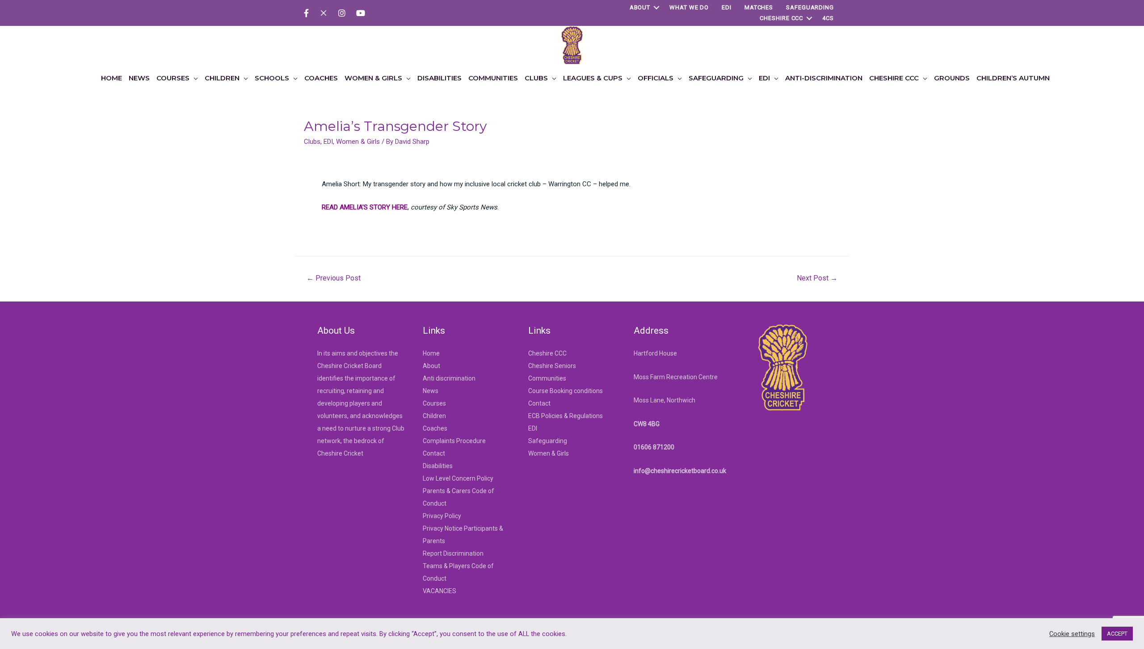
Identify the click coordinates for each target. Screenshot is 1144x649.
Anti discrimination (449, 378)
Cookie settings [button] (1072, 634)
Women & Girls (358, 142)
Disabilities (438, 465)
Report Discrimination (453, 553)
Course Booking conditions (565, 390)
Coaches (435, 428)
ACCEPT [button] (1117, 633)
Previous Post (334, 278)
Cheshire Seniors (552, 365)
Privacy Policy (442, 515)
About (640, 7)
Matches (758, 7)
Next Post (817, 278)
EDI (727, 7)
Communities (547, 378)
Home (431, 353)
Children (434, 415)
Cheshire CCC (781, 18)
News (430, 390)
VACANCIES (439, 591)
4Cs (828, 18)
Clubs (312, 142)
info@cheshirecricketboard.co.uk (680, 470)
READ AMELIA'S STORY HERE (365, 207)
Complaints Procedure (454, 440)
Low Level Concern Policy (458, 478)
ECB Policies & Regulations (565, 415)
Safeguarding (810, 7)
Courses (434, 403)
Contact (434, 453)
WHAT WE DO (689, 7)
